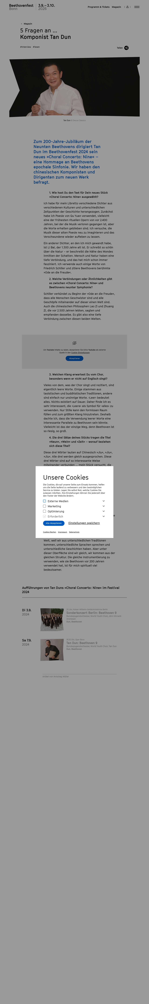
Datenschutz (74, 532)
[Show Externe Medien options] (103, 501)
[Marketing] (44, 506)
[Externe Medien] (44, 501)
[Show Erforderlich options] (103, 516)
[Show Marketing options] (103, 506)
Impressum (62, 532)
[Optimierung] (44, 511)
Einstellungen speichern (84, 523)
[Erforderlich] (44, 516)
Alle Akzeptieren (54, 523)
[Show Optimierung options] (103, 511)
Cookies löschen (49, 532)
